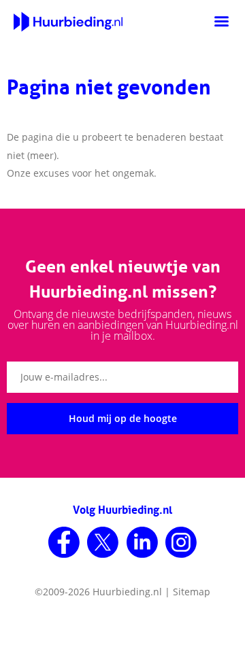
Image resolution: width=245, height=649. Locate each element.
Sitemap (191, 591)
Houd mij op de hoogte (123, 418)
